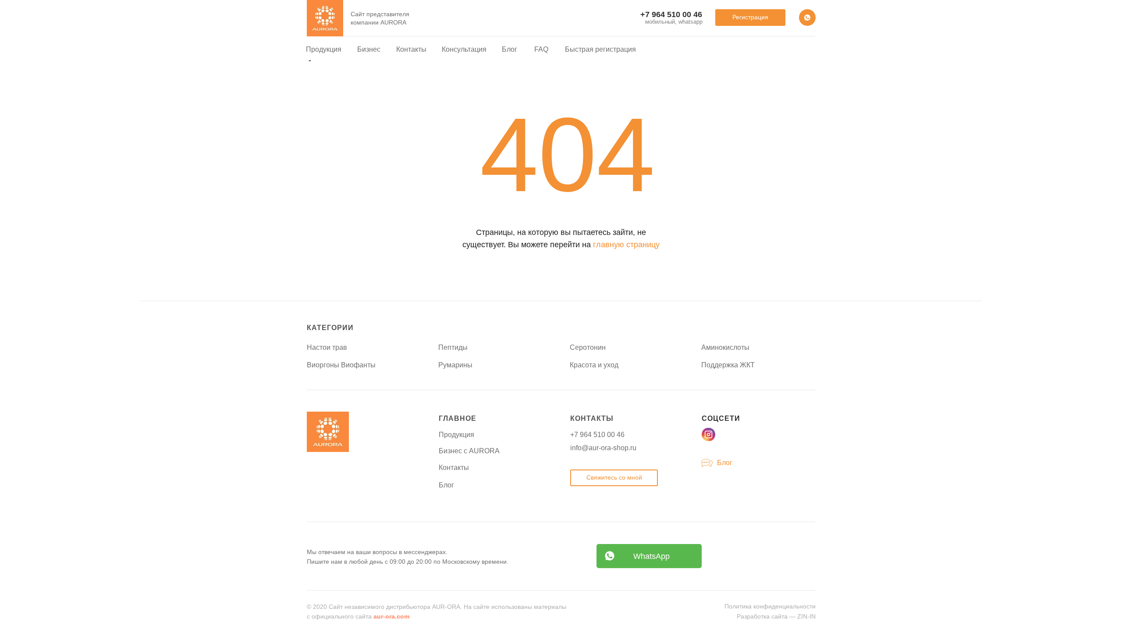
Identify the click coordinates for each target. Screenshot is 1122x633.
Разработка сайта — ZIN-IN (776, 616)
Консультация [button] (464, 49)
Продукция (456, 434)
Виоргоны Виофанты (341, 365)
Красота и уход (594, 365)
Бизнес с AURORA (469, 451)
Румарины (455, 365)
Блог (509, 49)
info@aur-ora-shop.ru (603, 448)
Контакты (411, 49)
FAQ (541, 49)
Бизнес (368, 49)
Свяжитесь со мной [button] (614, 477)
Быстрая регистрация (600, 49)
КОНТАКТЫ (592, 418)
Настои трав (327, 347)
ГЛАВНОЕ (457, 418)
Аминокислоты (725, 347)
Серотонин (588, 347)
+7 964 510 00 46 (597, 434)
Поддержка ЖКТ (728, 365)
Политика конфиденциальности (770, 606)
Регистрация (750, 17)
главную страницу (626, 244)
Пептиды (453, 347)
